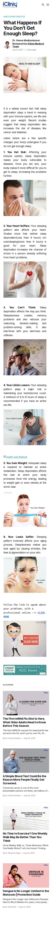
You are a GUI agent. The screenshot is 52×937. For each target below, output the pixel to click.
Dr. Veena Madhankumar (26, 40)
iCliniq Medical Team (28, 45)
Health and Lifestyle (14, 16)
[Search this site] (43, 4)
